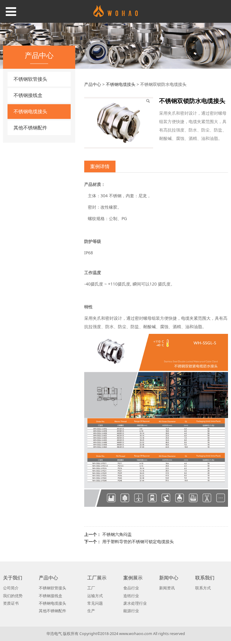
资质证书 (11, 603)
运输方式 (95, 595)
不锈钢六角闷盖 (117, 534)
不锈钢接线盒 (28, 95)
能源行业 (131, 610)
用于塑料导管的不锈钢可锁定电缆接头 (138, 541)
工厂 (91, 588)
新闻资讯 (167, 588)
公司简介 (11, 588)
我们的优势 (13, 595)
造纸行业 (131, 595)
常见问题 (95, 603)
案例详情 (99, 166)
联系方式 (203, 588)
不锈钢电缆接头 (30, 111)
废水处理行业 (135, 603)
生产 (91, 610)
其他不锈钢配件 (30, 127)
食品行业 (131, 588)
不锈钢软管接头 (30, 79)
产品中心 (92, 84)
